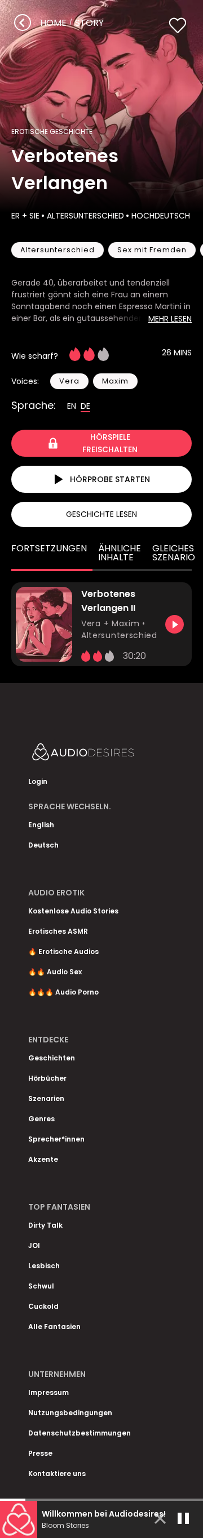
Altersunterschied (85, 215)
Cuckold (43, 1306)
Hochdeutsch (160, 215)
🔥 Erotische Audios (63, 951)
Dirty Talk (45, 1225)
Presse (40, 1453)
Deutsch (43, 845)
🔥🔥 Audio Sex (55, 972)
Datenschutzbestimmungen (79, 1433)
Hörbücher (47, 1078)
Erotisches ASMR (58, 931)
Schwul (41, 1286)
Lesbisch (44, 1265)
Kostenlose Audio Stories (73, 911)
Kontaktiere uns (57, 1473)
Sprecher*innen (56, 1139)
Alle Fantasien (54, 1326)
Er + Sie (25, 215)
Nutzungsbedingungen (70, 1412)
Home (53, 22)
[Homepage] (101, 754)
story (89, 22)
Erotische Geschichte (51, 131)
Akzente (43, 1159)
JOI (34, 1245)
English (41, 825)
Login (37, 781)
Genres (41, 1119)
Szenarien (46, 1098)
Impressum (48, 1392)
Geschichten (51, 1058)
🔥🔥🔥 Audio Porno (63, 992)
